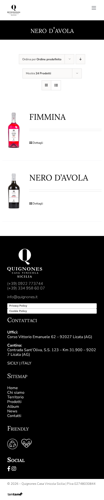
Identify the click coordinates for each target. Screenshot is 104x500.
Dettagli (38, 143)
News (12, 411)
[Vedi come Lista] (56, 85)
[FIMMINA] (13, 130)
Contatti (14, 415)
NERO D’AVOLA (58, 177)
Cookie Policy (18, 311)
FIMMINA (47, 117)
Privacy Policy (18, 305)
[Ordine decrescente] (80, 59)
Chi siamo (15, 392)
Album (13, 406)
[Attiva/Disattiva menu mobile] (94, 7)
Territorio (15, 397)
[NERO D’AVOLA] (13, 191)
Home (12, 388)
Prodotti (14, 401)
